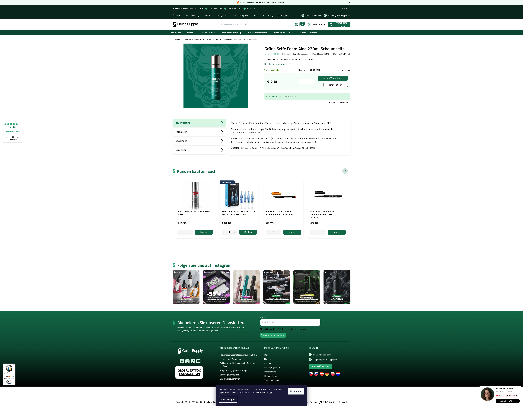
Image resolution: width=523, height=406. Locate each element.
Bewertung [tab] (181, 141)
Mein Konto (319, 24)
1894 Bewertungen (12, 131)
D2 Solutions (331, 402)
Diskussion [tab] (181, 150)
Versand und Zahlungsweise (216, 15)
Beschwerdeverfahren (230, 378)
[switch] (9, 382)
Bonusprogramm (289, 96)
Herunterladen (270, 375)
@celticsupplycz (193, 361)
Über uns (176, 15)
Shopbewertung (192, 15)
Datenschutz (270, 371)
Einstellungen (228, 399)
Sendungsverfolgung (229, 374)
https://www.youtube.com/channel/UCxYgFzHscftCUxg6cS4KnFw (198, 361)
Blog (255, 15)
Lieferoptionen (343, 69)
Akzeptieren (296, 391)
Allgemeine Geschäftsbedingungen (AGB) (238, 354)
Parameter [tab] (181, 132)
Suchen (302, 24)
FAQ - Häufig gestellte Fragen (275, 15)
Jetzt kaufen (335, 85)
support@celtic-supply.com (325, 359)
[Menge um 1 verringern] (301, 81)
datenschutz (301, 329)
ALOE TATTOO (344, 53)
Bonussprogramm (241, 15)
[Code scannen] (296, 24)
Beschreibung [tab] (182, 123)
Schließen (285, 102)
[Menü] (13, 365)
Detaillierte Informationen (276, 64)
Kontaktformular (320, 366)
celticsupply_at (187, 361)
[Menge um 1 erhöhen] (311, 81)
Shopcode (343, 402)
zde (270, 392)
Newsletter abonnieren (273, 335)
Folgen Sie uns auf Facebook (182, 361)
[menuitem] (176, 32)
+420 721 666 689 (322, 354)
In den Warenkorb (332, 78)
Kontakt (268, 363)
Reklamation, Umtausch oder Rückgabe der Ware (238, 365)
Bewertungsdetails (300, 54)
